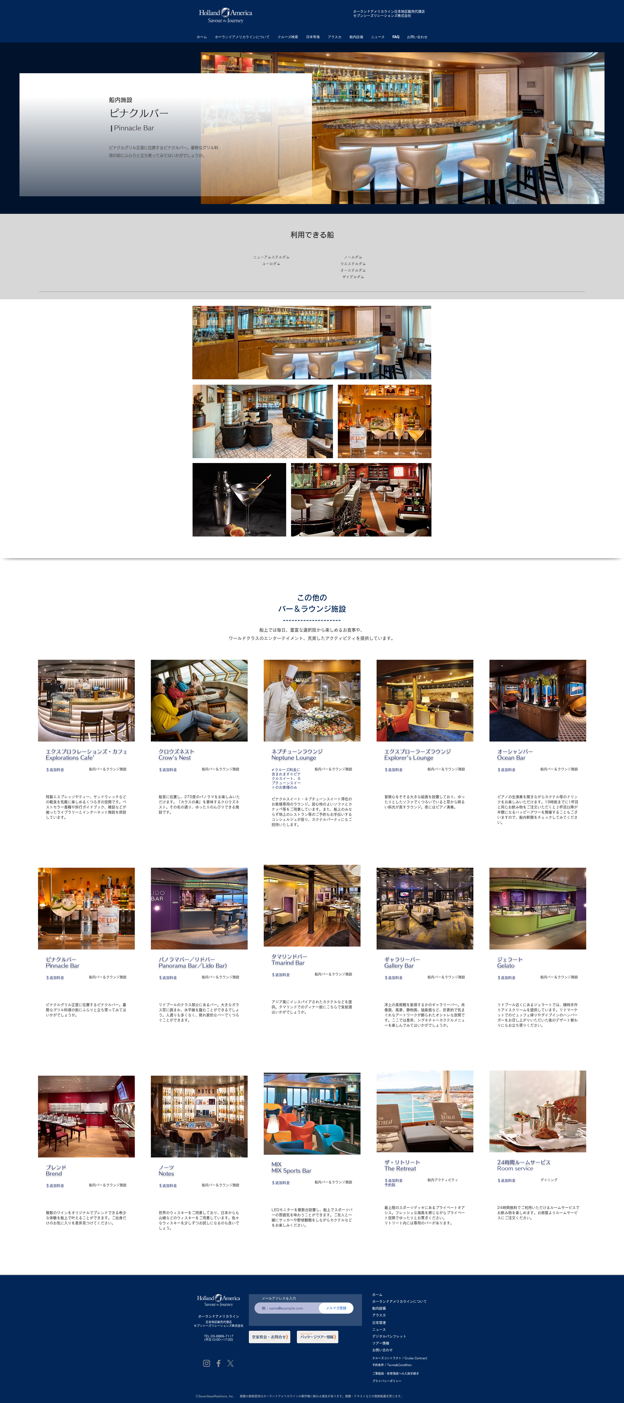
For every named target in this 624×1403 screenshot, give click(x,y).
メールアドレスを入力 (279, 1298)
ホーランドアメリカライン (373, 11)
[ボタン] (86, 756)
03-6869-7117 (222, 1336)
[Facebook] (218, 1363)
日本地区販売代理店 (218, 1321)
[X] (230, 1363)
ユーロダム (273, 264)
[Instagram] (206, 1363)
